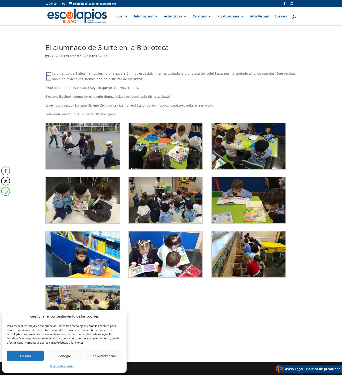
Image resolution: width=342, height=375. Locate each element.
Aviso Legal (294, 369)
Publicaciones (228, 16)
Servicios (200, 16)
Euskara (281, 16)
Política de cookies (62, 366)
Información (143, 16)
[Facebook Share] (5, 171)
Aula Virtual (259, 16)
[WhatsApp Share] (5, 191)
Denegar (64, 356)
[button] (5, 201)
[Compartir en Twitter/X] (5, 181)
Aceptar (25, 356)
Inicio (119, 16)
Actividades (173, 16)
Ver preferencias (104, 356)
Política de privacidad (323, 369)
